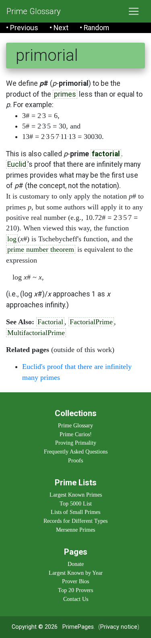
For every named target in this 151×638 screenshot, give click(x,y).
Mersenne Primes (75, 529)
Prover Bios (75, 581)
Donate (76, 564)
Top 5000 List (76, 503)
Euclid (16, 164)
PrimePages (78, 627)
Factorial (50, 322)
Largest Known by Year (76, 573)
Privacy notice (118, 627)
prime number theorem (40, 249)
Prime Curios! (76, 434)
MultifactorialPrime (36, 333)
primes (65, 94)
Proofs (75, 460)
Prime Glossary (33, 11)
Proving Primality (75, 442)
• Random (94, 28)
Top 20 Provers (75, 590)
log (12, 239)
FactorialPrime (91, 322)
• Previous (22, 28)
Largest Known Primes (76, 494)
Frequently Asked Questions (76, 451)
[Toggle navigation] (134, 11)
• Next (59, 28)
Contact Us (75, 599)
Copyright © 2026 (35, 627)
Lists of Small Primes (75, 512)
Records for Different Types (75, 521)
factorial (106, 154)
